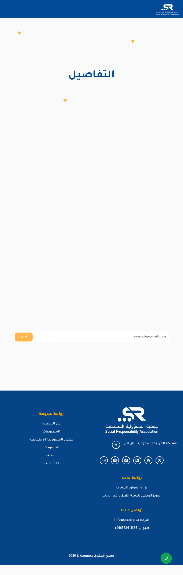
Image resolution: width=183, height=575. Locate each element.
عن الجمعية (51, 424)
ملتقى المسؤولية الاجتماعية (51, 440)
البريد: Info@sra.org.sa (131, 520)
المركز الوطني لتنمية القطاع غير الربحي (132, 496)
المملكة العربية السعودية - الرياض (151, 443)
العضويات (51, 448)
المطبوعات (51, 432)
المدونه (51, 456)
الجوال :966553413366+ (131, 528)
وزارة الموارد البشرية (132, 488)
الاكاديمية (51, 463)
